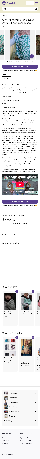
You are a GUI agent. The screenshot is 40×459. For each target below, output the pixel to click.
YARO (15, 287)
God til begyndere (26, 443)
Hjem (3, 16)
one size (6, 78)
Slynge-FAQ (24, 438)
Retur (3, 438)
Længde (5, 74)
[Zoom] (32, 56)
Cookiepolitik (6, 440)
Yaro (3, 26)
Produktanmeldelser (10, 235)
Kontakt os (5, 443)
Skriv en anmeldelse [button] (20, 223)
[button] (25, 364)
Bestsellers (17, 332)
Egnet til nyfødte (25, 440)
